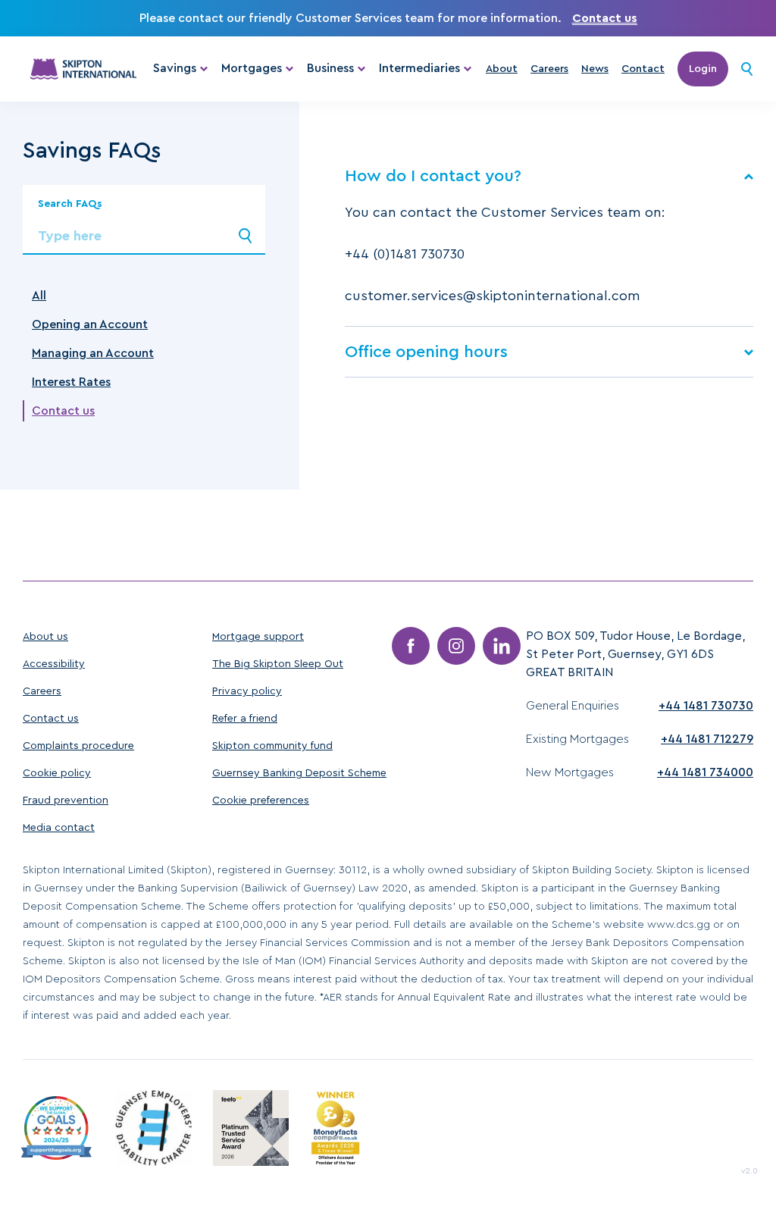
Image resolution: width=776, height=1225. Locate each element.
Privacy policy (247, 691)
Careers (549, 69)
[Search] (747, 69)
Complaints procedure (78, 746)
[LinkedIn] (502, 646)
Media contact (59, 827)
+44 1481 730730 (706, 706)
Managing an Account (93, 353)
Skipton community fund (272, 746)
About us (45, 636)
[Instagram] (456, 646)
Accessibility (54, 664)
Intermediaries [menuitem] (419, 68)
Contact (643, 69)
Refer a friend (244, 718)
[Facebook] (411, 646)
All (39, 296)
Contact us (604, 18)
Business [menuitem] (330, 68)
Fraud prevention (65, 800)
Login (703, 69)
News (595, 69)
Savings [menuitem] (174, 68)
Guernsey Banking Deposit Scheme (299, 773)
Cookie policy (57, 773)
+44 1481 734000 (705, 772)
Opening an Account (90, 324)
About (502, 69)
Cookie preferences (260, 800)
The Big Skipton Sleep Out (277, 664)
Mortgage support (258, 636)
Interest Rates (71, 382)
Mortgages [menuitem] (251, 68)
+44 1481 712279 (707, 739)
